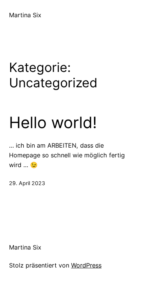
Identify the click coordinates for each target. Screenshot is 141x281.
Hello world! (53, 122)
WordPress (86, 265)
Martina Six (25, 15)
